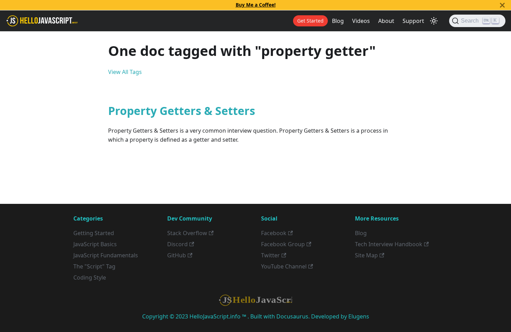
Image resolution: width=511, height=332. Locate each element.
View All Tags (125, 72)
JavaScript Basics (95, 244)
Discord (177, 244)
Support (413, 21)
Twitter (270, 255)
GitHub (176, 255)
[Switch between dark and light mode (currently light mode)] (433, 20)
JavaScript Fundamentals (105, 255)
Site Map (366, 255)
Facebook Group (283, 244)
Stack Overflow (187, 233)
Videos (361, 21)
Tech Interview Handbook (388, 244)
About (386, 21)
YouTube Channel (284, 266)
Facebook (273, 233)
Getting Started (93, 233)
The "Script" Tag (94, 266)
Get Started (310, 20)
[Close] (502, 5)
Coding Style (89, 277)
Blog (338, 21)
